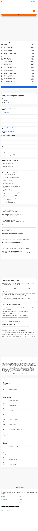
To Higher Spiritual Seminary (14, 313)
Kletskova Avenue (5, 336)
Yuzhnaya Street (13, 332)
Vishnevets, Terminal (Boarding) (14, 336)
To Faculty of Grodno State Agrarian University (9, 317)
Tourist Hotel (23, 326)
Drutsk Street (27, 334)
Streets (20, 499)
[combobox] (19, 10)
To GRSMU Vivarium (5, 313)
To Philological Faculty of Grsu (23, 317)
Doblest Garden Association (24, 336)
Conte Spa (13, 330)
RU (2, 503)
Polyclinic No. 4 (25, 332)
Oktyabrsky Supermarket (6, 332)
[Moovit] (3, 1)
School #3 (27, 326)
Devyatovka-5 (32, 334)
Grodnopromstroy (31, 332)
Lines (20, 496)
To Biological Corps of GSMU (6, 309)
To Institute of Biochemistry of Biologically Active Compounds (12, 307)
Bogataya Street (19, 330)
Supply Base (24, 330)
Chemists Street (32, 336)
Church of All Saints (9, 321)
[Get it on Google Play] (4, 506)
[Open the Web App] (16, 506)
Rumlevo (3, 321)
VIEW (10, 152)
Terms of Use (3, 508)
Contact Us (11, 508)
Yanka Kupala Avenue (16, 321)
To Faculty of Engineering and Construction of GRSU (10, 305)
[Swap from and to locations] (34, 11)
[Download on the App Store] (10, 506)
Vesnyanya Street (14, 334)
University (3, 334)
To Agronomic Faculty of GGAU (28, 307)
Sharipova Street (5, 330)
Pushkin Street (19, 332)
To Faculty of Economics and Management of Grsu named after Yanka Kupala (14, 315)
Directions (20, 502)
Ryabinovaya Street (21, 334)
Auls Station (8, 334)
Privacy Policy (8, 508)
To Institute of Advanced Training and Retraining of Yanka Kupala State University (15, 311)
